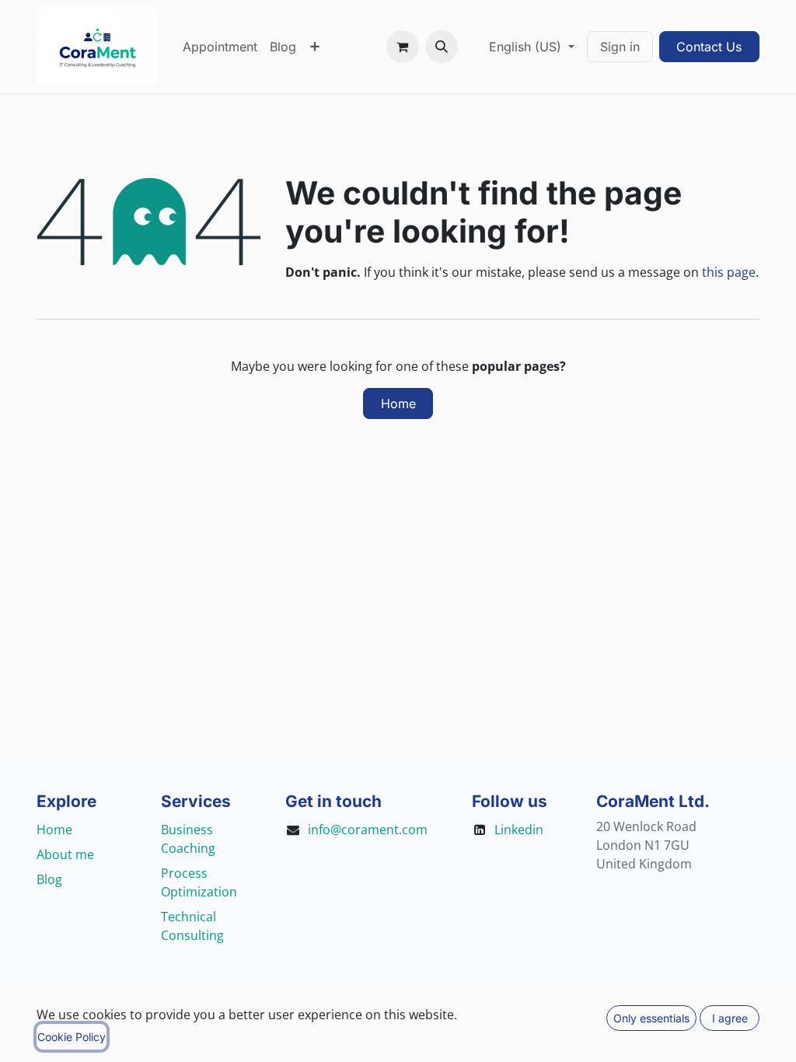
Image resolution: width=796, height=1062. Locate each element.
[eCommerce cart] (402, 46)
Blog (49, 879)
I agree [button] (730, 1018)
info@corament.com (368, 829)
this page (729, 272)
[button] (441, 46)
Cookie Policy (71, 1036)
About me (65, 854)
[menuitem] (220, 46)
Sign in (620, 46)
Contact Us (709, 46)
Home (398, 403)
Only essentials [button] (651, 1018)
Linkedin (518, 829)
